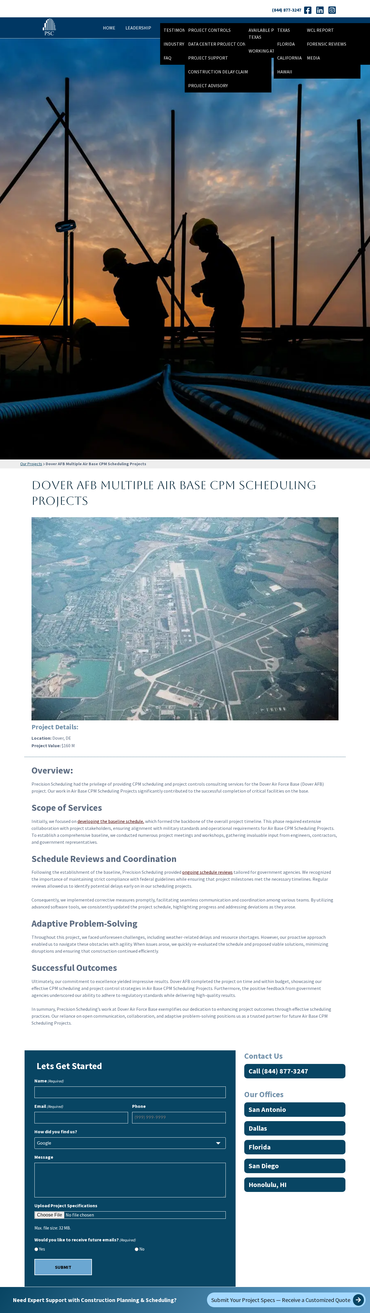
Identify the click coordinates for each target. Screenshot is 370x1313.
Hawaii (284, 72)
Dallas (258, 1128)
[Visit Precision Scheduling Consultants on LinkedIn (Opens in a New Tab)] (319, 10)
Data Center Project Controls (224, 44)
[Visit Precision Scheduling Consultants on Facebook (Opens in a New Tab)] (307, 10)
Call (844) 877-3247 (278, 1071)
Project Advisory (208, 85)
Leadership (138, 28)
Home (109, 28)
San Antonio (267, 1109)
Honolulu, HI (267, 1184)
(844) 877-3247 (286, 10)
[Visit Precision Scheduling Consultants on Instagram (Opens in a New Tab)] (332, 10)
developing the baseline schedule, (110, 821)
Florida (260, 1147)
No (142, 1249)
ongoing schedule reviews (207, 872)
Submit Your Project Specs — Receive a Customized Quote (281, 1299)
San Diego (264, 1165)
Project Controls (209, 30)
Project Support (208, 58)
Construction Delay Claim (218, 72)
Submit (63, 1267)
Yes (42, 1249)
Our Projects (31, 463)
